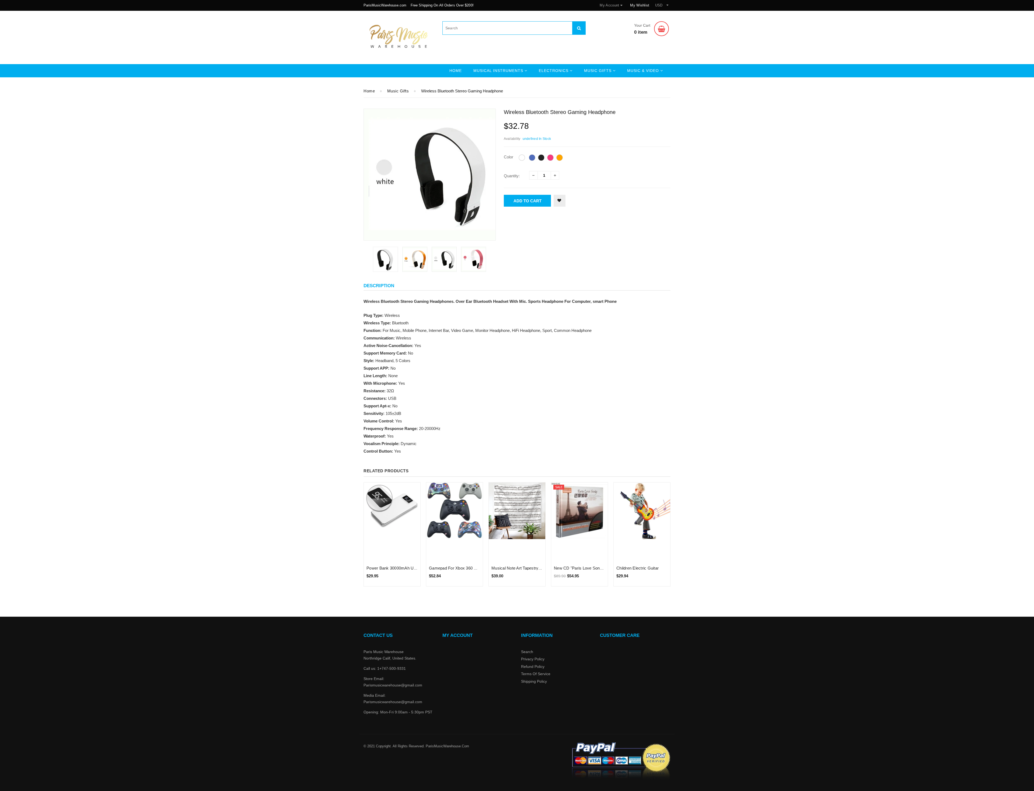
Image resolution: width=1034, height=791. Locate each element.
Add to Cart (527, 201)
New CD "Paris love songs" (580, 568)
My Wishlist (639, 5)
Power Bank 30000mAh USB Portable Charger (408, 568)
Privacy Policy (532, 659)
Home (455, 70)
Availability (512, 139)
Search (527, 652)
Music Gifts (398, 91)
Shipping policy (534, 681)
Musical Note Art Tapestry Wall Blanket (526, 568)
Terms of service (535, 674)
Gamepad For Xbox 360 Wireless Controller (468, 568)
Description (379, 285)
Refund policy (532, 666)
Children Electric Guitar (637, 568)
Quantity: (512, 176)
